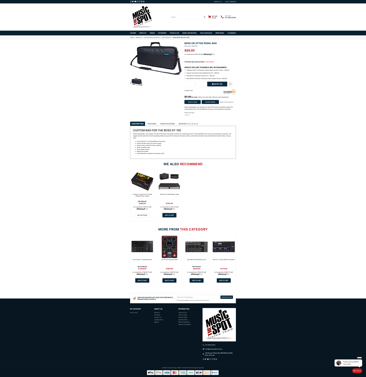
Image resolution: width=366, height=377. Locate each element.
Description (137, 124)
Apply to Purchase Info (226, 102)
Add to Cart (169, 215)
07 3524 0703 (230, 18)
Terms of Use (182, 312)
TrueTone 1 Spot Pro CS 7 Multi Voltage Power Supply (142, 195)
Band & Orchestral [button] (190, 33)
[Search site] (204, 17)
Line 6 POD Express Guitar (169, 259)
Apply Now (192, 102)
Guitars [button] (133, 33)
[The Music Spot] (142, 17)
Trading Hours (158, 319)
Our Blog (157, 315)
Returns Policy (182, 317)
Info (213, 54)
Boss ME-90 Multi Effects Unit (196, 259)
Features (151, 124)
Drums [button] (152, 33)
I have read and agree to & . (193, 300)
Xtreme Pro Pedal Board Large (169, 194)
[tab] (137, 124)
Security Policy (183, 319)
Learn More (210, 102)
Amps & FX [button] (142, 33)
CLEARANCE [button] (232, 33)
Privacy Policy (205, 300)
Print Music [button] (220, 33)
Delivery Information (184, 324)
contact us (218, 1)
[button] (230, 84)
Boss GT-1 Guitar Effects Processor (224, 259)
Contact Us (157, 317)
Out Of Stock (142, 215)
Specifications (167, 124)
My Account (134, 312)
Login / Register (230, 1)
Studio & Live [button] (174, 33)
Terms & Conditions (196, 300)
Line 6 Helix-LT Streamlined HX (142, 259)
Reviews (183, 124)
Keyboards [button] (162, 33)
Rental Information (184, 322)
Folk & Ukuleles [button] (206, 33)
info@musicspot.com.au (213, 349)
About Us (157, 312)
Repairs (156, 322)
